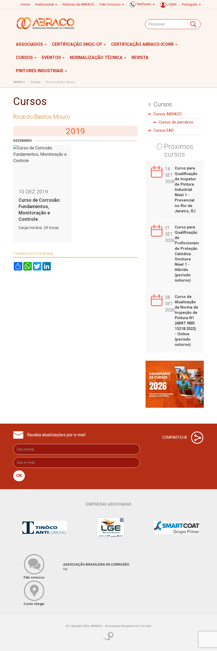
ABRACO (19, 82)
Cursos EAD (163, 130)
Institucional (45, 4)
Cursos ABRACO (167, 114)
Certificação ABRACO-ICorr (143, 44)
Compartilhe (175, 437)
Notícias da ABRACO (78, 4)
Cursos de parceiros (176, 122)
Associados (30, 44)
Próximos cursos (178, 150)
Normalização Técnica (97, 57)
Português (190, 4)
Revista (140, 57)
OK (19, 475)
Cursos (25, 57)
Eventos (52, 57)
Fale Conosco (110, 4)
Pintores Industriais (40, 70)
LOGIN (171, 4)
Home (25, 4)
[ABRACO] (46, 23)
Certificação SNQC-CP (77, 44)
